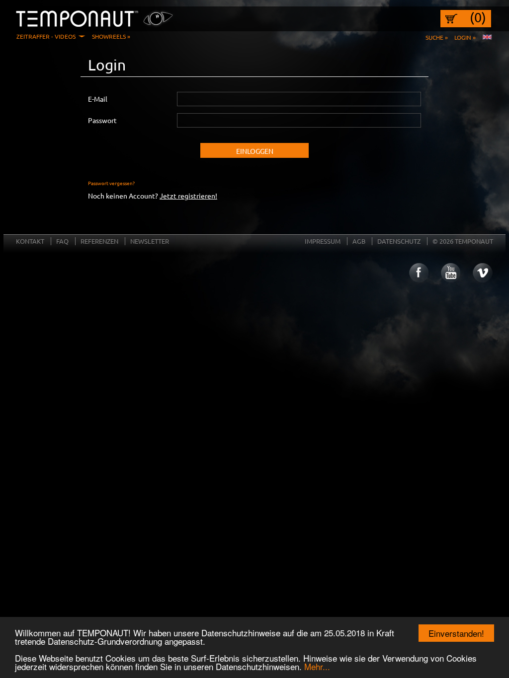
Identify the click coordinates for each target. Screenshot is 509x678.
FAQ (62, 241)
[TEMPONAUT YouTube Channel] (450, 273)
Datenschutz (399, 241)
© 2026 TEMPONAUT (462, 241)
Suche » (436, 37)
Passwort (102, 120)
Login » (465, 37)
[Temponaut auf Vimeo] (482, 273)
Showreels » (111, 36)
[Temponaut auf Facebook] (418, 273)
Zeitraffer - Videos (46, 36)
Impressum (322, 241)
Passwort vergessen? (111, 183)
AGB (358, 241)
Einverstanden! (456, 633)
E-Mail (97, 98)
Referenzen (99, 241)
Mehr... (317, 666)
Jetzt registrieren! (188, 195)
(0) (478, 17)
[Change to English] (487, 37)
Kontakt (30, 241)
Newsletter (149, 241)
